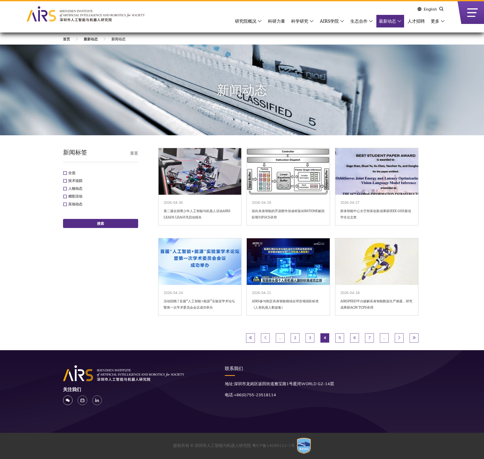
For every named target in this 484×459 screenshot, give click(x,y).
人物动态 (75, 188)
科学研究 (299, 21)
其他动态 (75, 204)
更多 (435, 21)
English (430, 9)
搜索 (100, 223)
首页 (66, 39)
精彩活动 (75, 196)
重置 (134, 153)
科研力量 (276, 21)
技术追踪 (75, 180)
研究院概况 (245, 21)
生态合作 (359, 21)
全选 (71, 173)
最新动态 (387, 21)
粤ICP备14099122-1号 (273, 445)
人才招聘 (416, 21)
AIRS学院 (329, 21)
